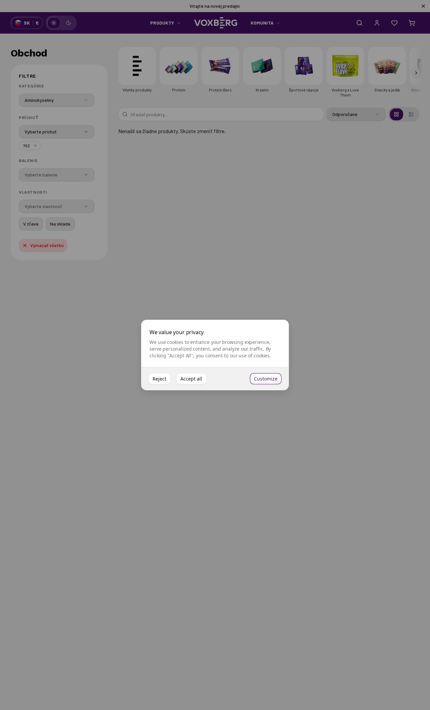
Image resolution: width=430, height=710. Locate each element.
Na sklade (60, 224)
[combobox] (56, 100)
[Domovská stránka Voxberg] (215, 23)
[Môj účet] (377, 23)
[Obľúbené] (394, 23)
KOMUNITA (262, 23)
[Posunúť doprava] (416, 73)
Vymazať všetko (47, 245)
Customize (265, 379)
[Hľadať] (359, 23)
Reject (159, 379)
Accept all (191, 379)
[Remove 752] (35, 145)
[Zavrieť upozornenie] (423, 6)
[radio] (53, 23)
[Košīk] (411, 23)
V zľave (31, 224)
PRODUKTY (162, 23)
